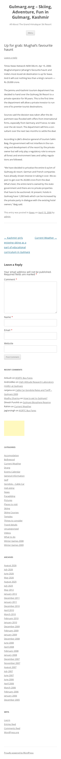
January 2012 (10, 593)
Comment (10, 279)
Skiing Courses (11, 512)
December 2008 (12, 638)
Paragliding (9, 496)
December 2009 (12, 626)
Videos (7, 532)
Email (8, 330)
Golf (6, 479)
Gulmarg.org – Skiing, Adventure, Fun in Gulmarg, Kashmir (30, 12)
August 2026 (10, 565)
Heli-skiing (9, 488)
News (32, 212)
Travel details (10, 524)
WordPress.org (11, 732)
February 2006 (11, 691)
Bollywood (9, 459)
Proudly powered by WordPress (19, 752)
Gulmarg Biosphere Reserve (37, 402)
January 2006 (10, 695)
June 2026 (9, 573)
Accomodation (11, 455)
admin (7, 216)
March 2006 (10, 687)
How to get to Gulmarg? (35, 398)
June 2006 (9, 679)
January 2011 (10, 602)
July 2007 (8, 671)
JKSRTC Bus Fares (24, 377)
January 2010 (10, 622)
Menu (30, 33)
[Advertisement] (14, 428)
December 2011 (12, 597)
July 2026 (8, 569)
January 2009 (10, 634)
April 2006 (9, 683)
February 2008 (11, 650)
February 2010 (11, 618)
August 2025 (10, 581)
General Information (14, 475)
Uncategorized (11, 528)
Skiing (7, 508)
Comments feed (12, 728)
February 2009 (11, 630)
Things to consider (13, 520)
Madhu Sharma (12, 398)
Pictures (8, 500)
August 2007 (10, 667)
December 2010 (12, 606)
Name (8, 317)
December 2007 (12, 659)
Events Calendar (12, 471)
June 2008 (9, 642)
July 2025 (8, 585)
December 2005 (12, 699)
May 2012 (9, 589)
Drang (7, 467)
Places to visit (11, 504)
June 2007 (9, 675)
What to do (9, 536)
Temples (8, 516)
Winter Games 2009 (14, 545)
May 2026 (9, 577)
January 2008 (10, 655)
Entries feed (10, 724)
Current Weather (46, 237)
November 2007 (12, 663)
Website (8, 343)
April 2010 (9, 610)
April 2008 (9, 646)
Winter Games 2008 (14, 540)
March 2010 (10, 614)
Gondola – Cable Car (14, 483)
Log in (7, 720)
